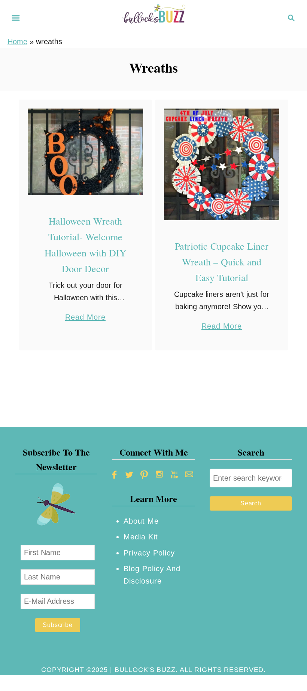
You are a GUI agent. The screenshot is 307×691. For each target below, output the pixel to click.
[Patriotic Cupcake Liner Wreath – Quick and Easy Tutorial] (222, 164)
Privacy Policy (149, 553)
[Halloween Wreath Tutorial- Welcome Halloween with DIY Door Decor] (85, 152)
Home (17, 41)
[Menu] (15, 17)
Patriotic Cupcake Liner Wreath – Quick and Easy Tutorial (221, 262)
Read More (85, 318)
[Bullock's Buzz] (153, 17)
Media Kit (141, 537)
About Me (141, 521)
